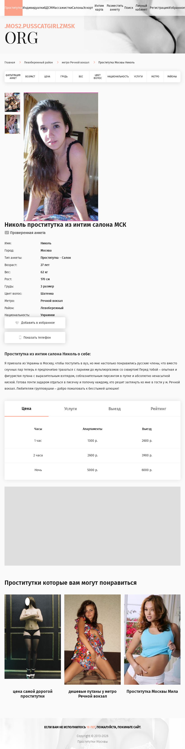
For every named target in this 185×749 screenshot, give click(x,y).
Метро (155, 76)
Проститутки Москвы (92, 742)
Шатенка (47, 294)
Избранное (177, 8)
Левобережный (52, 308)
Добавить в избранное (38, 323)
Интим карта (99, 8)
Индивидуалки (33, 8)
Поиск (128, 8)
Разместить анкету (115, 8)
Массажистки (62, 8)
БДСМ (48, 8)
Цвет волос (98, 77)
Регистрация (159, 8)
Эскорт (88, 8)
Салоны (77, 8)
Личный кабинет (141, 8)
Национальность (118, 76)
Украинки (48, 315)
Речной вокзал (52, 301)
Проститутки (14, 8)
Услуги (138, 76)
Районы (172, 76)
